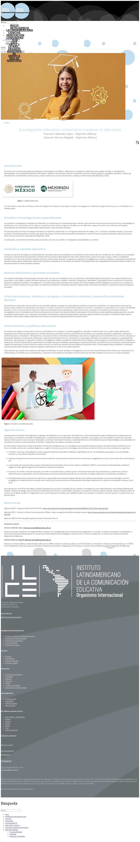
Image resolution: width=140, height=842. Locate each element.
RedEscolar (9, 701)
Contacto (13, 834)
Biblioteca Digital (11, 703)
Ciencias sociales (11, 663)
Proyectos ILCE (10, 699)
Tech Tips (8, 681)
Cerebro (8, 656)
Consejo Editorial (16, 832)
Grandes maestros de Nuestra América (20, 636)
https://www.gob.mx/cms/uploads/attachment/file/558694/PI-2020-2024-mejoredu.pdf (75, 508)
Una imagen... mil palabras (15, 717)
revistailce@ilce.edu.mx (9, 770)
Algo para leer (10, 705)
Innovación (15, 35)
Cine (7, 728)
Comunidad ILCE (15, 38)
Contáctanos (5, 754)
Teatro (7, 726)
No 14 (3, 47)
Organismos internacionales (15, 638)
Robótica (8, 679)
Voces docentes (11, 643)
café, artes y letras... (14, 44)
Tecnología (9, 677)
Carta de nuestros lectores (11, 617)
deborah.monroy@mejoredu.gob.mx (38, 540)
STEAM (7, 683)
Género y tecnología (12, 685)
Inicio (7, 814)
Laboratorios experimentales (16, 687)
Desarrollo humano (12, 645)
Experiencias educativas (14, 640)
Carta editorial (6, 613)
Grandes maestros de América (14, 52)
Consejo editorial (7, 751)
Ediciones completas (8, 735)
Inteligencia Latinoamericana (15, 816)
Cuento (8, 721)
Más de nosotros (14, 59)
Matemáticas (10, 658)
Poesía (7, 719)
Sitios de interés (11, 730)
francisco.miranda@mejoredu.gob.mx (37, 528)
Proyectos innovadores (14, 674)
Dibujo (7, 723)
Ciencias (8, 819)
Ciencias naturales (12, 661)
